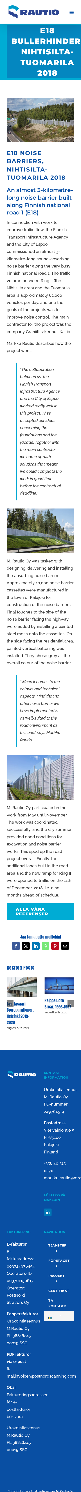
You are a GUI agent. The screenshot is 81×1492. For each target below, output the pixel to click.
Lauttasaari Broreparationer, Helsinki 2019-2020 (20, 1013)
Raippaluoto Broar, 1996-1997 (58, 1003)
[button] (10, 1003)
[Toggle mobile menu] (72, 12)
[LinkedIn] (48, 1212)
